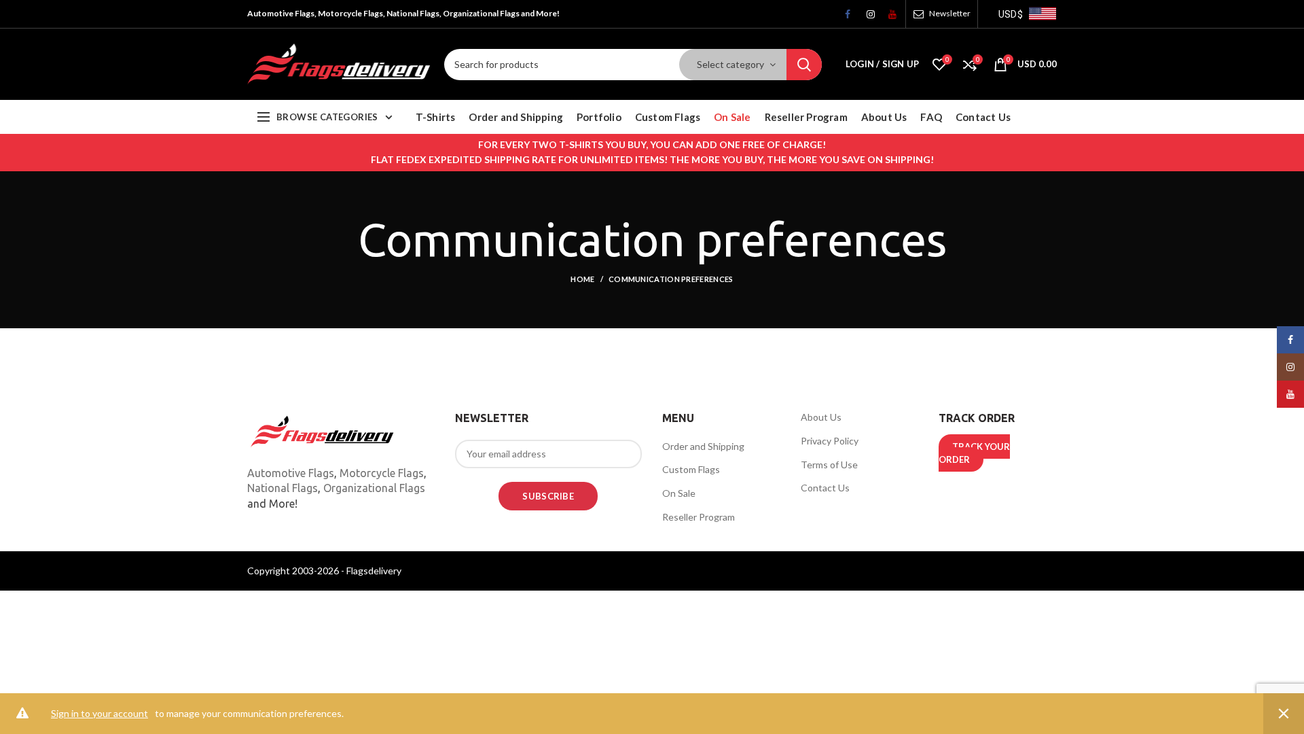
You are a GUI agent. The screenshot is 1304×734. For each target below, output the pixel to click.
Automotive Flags (290, 473)
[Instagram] (866, 18)
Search (804, 64)
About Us (821, 417)
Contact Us (825, 487)
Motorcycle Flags (382, 473)
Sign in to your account (99, 713)
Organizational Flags (374, 488)
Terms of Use (829, 464)
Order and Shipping (703, 446)
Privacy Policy (829, 441)
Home (582, 279)
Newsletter (950, 13)
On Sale (678, 493)
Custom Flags (691, 469)
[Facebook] (844, 18)
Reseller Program (698, 517)
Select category (730, 64)
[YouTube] (888, 18)
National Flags (282, 488)
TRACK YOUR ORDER (974, 453)
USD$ (1010, 14)
